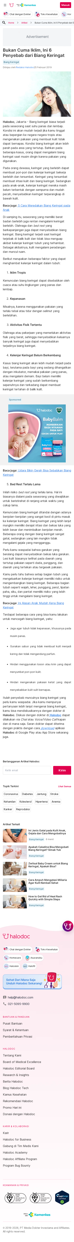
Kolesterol (26, 801)
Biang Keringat (11, 62)
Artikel (24, 22)
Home (11, 22)
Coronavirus (11, 794)
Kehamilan (10, 801)
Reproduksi (23, 809)
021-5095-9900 (16, 1004)
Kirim (62, 770)
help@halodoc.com (18, 997)
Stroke (54, 794)
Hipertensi (42, 801)
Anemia (56, 801)
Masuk (65, 5)
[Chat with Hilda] (68, 926)
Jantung (41, 794)
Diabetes (27, 794)
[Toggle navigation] (5, 5)
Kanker (8, 809)
